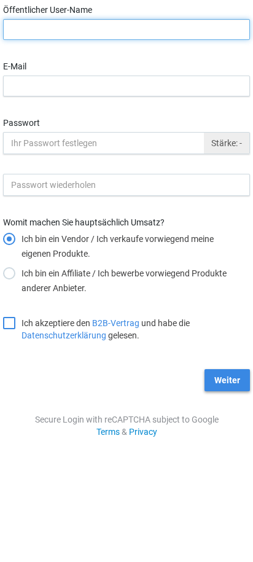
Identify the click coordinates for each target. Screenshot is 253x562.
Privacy (143, 432)
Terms (108, 432)
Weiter (227, 380)
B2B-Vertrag (115, 323)
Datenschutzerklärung (63, 335)
